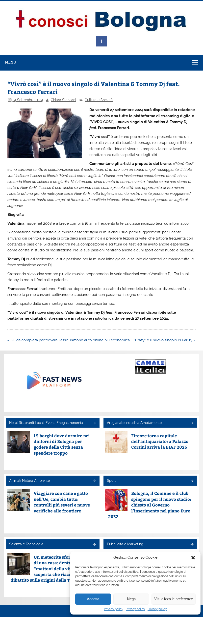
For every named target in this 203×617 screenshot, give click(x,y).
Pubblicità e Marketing (125, 544)
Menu (10, 62)
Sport (111, 481)
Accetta (93, 599)
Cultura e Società (99, 100)
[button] (193, 557)
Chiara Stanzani (63, 100)
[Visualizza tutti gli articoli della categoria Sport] (192, 481)
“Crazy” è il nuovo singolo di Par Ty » (165, 340)
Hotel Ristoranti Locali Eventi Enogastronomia (46, 423)
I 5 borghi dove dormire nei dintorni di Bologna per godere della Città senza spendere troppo (62, 444)
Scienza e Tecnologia (26, 544)
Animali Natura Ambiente (29, 481)
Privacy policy (113, 609)
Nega (131, 599)
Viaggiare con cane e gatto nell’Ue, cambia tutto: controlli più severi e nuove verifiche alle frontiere (62, 501)
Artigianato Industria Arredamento (134, 423)
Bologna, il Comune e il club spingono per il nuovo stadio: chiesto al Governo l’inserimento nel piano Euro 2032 (149, 504)
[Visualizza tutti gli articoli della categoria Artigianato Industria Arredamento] (192, 423)
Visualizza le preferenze (173, 599)
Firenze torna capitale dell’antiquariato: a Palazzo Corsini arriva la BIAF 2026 (159, 441)
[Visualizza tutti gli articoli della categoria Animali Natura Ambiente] (94, 481)
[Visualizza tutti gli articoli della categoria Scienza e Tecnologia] (94, 545)
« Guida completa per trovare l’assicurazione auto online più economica (68, 340)
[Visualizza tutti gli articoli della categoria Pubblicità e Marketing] (192, 545)
